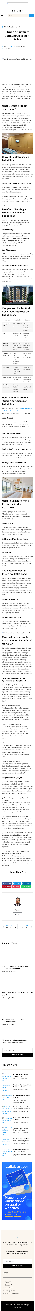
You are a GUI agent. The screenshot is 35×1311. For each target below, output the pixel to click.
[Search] (31, 15)
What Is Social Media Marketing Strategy (20, 1075)
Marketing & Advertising (12, 27)
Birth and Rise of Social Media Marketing (21, 1150)
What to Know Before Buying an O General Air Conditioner (15, 967)
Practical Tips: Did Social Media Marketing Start (22, 1140)
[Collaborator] (17, 1219)
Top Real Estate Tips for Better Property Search (17, 994)
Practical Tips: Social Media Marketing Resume (22, 1086)
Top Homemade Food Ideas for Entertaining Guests (14, 1020)
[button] (7, 883)
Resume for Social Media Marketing (21, 1118)
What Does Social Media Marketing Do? (21, 1096)
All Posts (17, 914)
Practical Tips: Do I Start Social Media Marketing (21, 1108)
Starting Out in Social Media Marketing (20, 1129)
